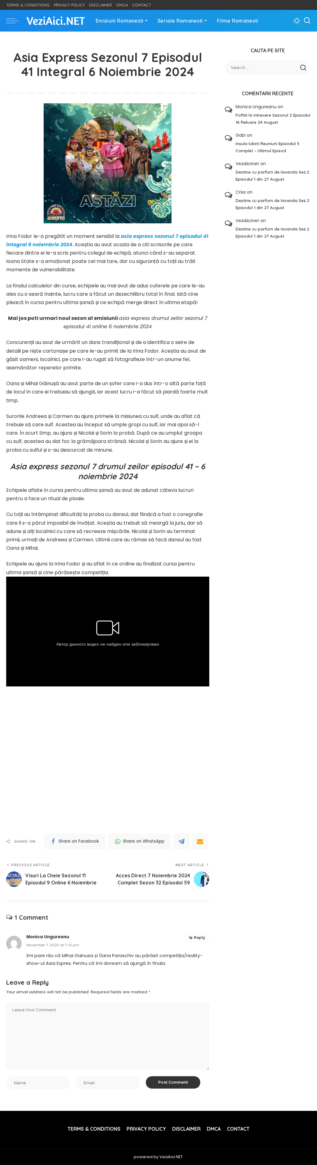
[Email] (200, 841)
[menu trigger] (15, 21)
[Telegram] (181, 841)
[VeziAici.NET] (55, 21)
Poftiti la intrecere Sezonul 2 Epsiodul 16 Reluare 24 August (273, 118)
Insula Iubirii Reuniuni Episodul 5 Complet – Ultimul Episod (267, 147)
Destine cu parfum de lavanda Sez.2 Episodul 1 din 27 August (272, 175)
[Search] (307, 21)
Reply (199, 937)
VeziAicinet (247, 164)
